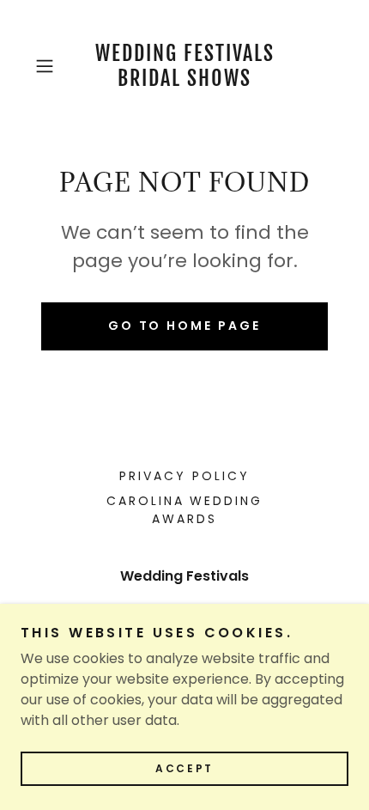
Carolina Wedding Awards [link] (184, 509)
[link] (184, 66)
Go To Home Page (185, 325)
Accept (184, 768)
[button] (51, 66)
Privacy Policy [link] (184, 475)
